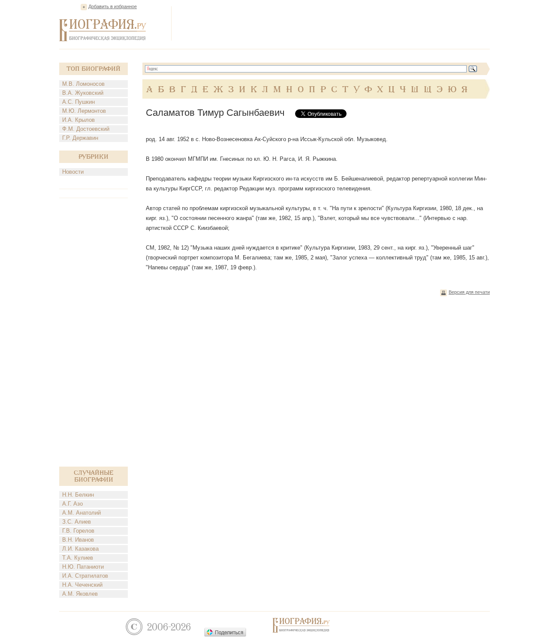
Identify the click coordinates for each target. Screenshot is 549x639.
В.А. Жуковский (82, 93)
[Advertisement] (334, 23)
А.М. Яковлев (80, 594)
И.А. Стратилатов (85, 576)
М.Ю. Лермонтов (84, 111)
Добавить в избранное (112, 6)
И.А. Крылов (78, 120)
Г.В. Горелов (78, 530)
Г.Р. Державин (80, 138)
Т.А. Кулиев (77, 558)
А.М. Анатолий (81, 512)
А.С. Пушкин (78, 102)
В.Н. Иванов (78, 540)
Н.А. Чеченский (82, 585)
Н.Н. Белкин (78, 494)
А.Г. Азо (72, 503)
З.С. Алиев (76, 521)
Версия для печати (469, 292)
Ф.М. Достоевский (85, 129)
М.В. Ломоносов (83, 84)
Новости (73, 172)
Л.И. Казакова (80, 549)
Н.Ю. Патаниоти (83, 567)
